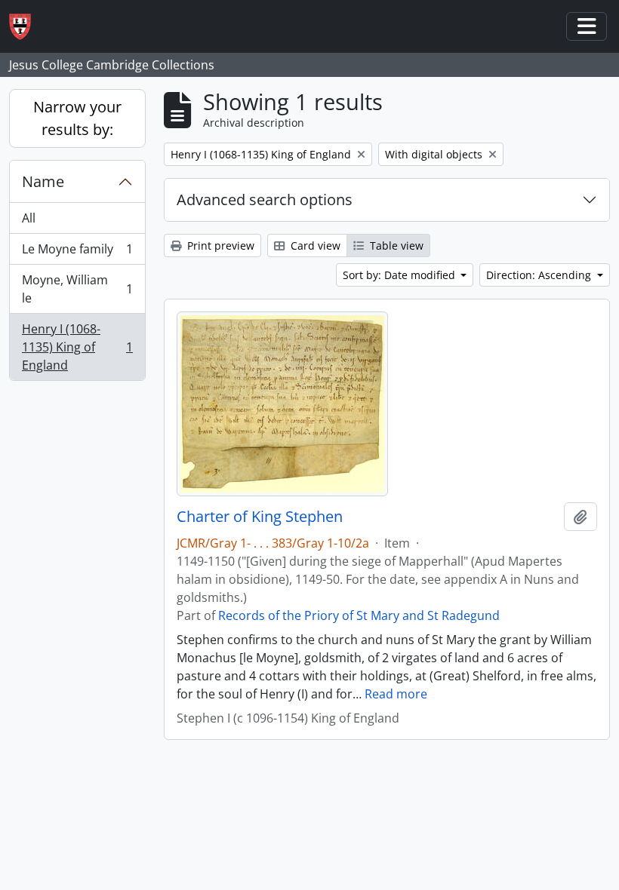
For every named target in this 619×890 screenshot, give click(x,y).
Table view (395, 245)
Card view (314, 245)
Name (43, 181)
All (28, 218)
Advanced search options (265, 199)
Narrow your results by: (77, 118)
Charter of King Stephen (260, 517)
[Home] (26, 27)
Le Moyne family (77, 253)
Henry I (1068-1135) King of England (77, 347)
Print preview (219, 245)
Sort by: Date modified (400, 275)
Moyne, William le (77, 289)
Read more (396, 694)
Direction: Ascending (540, 275)
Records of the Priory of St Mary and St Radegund (359, 615)
